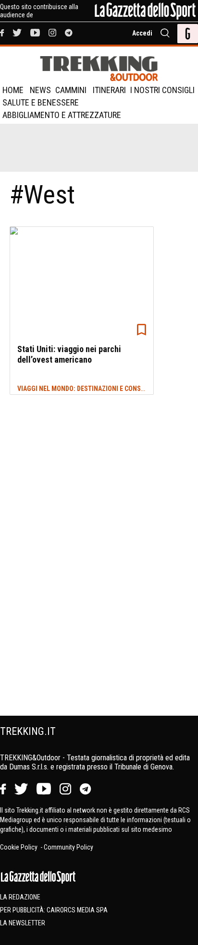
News (40, 90)
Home (13, 90)
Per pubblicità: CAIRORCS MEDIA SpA (54, 910)
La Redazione (20, 897)
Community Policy (68, 847)
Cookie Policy (19, 847)
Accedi (142, 33)
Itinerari (109, 90)
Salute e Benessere (40, 102)
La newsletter (22, 923)
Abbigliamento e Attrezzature (61, 115)
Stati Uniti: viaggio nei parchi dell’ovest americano (69, 354)
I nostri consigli (162, 90)
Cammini (71, 90)
